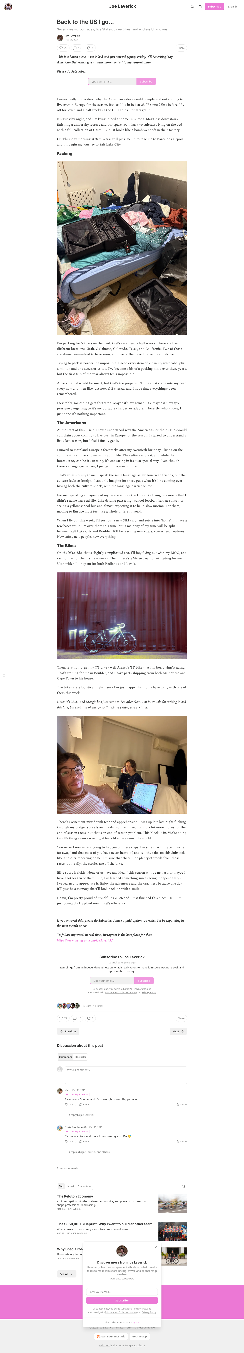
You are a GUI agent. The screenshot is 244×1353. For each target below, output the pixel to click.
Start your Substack (112, 1336)
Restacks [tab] (80, 1057)
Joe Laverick (73, 36)
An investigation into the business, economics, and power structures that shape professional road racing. (101, 1203)
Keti (67, 1090)
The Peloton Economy (75, 1196)
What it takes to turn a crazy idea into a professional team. (92, 1229)
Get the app (139, 1336)
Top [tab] (61, 1186)
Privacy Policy (149, 1312)
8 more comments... (68, 1168)
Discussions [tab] (84, 1186)
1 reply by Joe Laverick (81, 1115)
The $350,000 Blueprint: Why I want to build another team (104, 1224)
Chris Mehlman (74, 1127)
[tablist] (72, 1057)
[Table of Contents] (3, 676)
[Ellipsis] (185, 1090)
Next (176, 1031)
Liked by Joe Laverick (78, 1094)
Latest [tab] (70, 1186)
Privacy (119, 1327)
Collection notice (145, 1327)
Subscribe (214, 6)
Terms (129, 1327)
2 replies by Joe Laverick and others (89, 1152)
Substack (104, 1345)
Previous (70, 1031)
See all (64, 1274)
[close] (156, 1247)
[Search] (192, 6)
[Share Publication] (200, 6)
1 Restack (98, 1005)
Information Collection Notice (121, 1312)
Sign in (233, 6)
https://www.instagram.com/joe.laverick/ (85, 940)
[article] (122, 1205)
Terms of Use (139, 1308)
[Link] (52, 153)
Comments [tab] (65, 1057)
